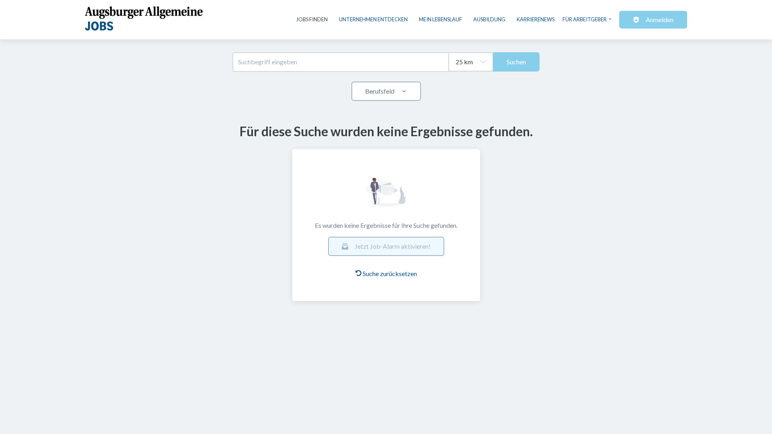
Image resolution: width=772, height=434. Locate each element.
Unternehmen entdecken (373, 19)
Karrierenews (535, 19)
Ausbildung (489, 19)
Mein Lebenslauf (440, 19)
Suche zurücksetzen (390, 273)
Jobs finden (312, 19)
